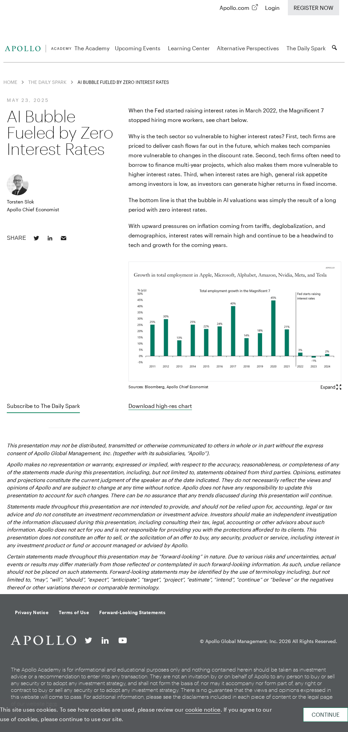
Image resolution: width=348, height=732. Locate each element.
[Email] (63, 238)
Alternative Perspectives (248, 48)
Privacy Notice (32, 612)
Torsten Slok (20, 201)
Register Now (313, 7)
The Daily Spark (306, 48)
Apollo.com (234, 7)
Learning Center (189, 48)
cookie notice (203, 709)
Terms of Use (74, 612)
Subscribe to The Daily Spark (43, 406)
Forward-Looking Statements (132, 612)
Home (10, 82)
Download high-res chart (160, 406)
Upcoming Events (137, 48)
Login (272, 7)
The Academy (91, 48)
